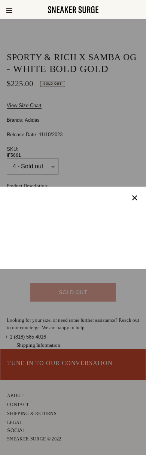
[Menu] (9, 9)
